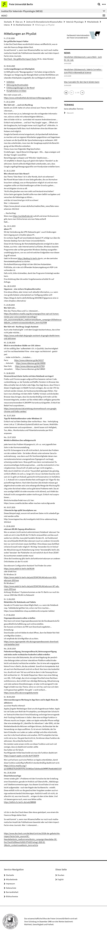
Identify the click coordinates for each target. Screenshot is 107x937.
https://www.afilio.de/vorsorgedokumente (21, 692)
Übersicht (70, 113)
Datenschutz (11, 888)
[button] (66, 92)
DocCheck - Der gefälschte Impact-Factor (20, 59)
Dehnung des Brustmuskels (17, 85)
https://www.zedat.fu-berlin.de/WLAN (19, 568)
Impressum (10, 883)
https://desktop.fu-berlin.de (29, 258)
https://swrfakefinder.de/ (23, 216)
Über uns (19, 22)
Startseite (8, 22)
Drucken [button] (61, 875)
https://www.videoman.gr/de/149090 (30, 363)
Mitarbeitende (93, 22)
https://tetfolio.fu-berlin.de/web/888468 (20, 802)
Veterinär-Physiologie (75, 22)
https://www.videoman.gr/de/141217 (29, 360)
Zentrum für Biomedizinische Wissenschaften (44, 22)
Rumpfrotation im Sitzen (16, 90)
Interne (7, 25)
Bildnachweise (12, 896)
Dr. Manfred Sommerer (22, 25)
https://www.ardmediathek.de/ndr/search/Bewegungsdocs (28, 98)
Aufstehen (10, 82)
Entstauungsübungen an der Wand (20, 87)
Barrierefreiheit (12, 892)
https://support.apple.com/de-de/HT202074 (21, 755)
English (61, 879)
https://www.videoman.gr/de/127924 (29, 366)
